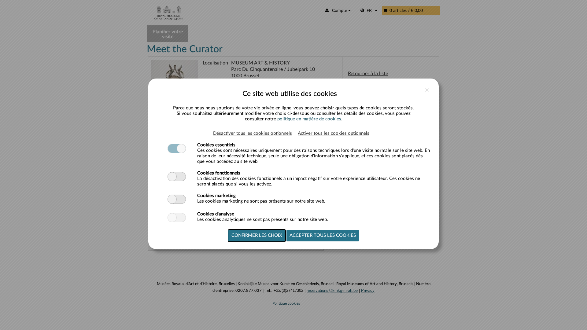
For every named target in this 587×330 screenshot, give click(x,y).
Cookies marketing (216, 195)
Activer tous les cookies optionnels (333, 133)
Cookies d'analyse (215, 214)
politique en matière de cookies (309, 119)
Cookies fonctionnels (218, 173)
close (427, 90)
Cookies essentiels (216, 145)
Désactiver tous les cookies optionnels (252, 133)
